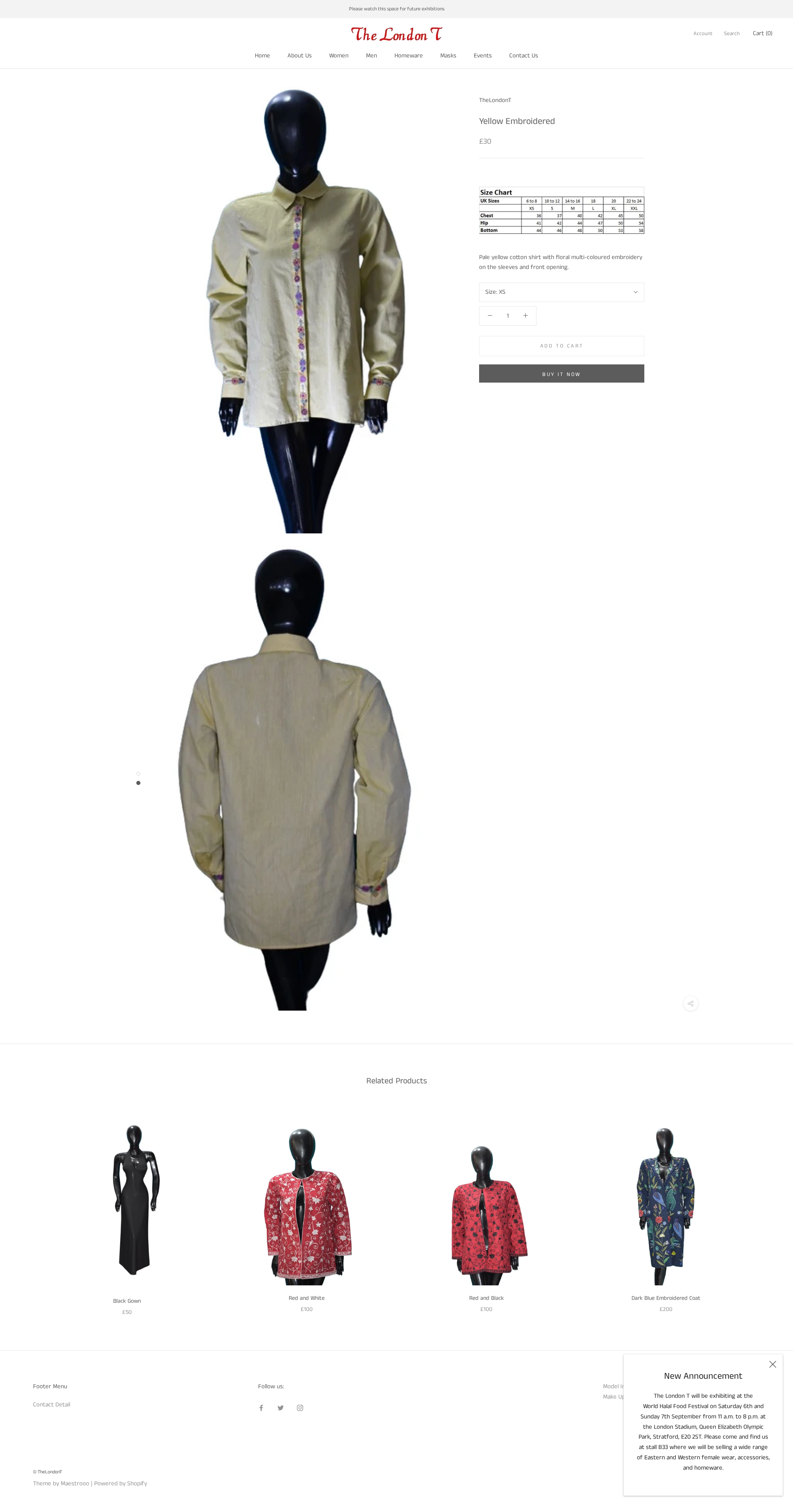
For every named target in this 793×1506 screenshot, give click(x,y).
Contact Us (523, 55)
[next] (767, 1208)
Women (339, 55)
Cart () (762, 33)
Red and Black (486, 1298)
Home (262, 55)
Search (732, 34)
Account (702, 34)
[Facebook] (261, 1408)
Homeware (408, 55)
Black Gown (127, 1301)
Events (483, 55)
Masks (448, 55)
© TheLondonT (47, 1471)
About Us (299, 55)
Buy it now (561, 374)
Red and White (307, 1298)
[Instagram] (300, 1408)
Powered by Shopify (120, 1483)
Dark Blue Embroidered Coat (666, 1298)
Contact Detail (51, 1404)
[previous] (26, 1208)
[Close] (772, 1364)
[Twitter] (281, 1408)
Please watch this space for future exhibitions (396, 8)
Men (371, 55)
